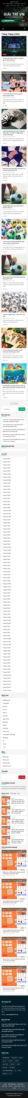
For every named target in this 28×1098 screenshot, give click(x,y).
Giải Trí (4, 54)
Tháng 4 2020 (6, 663)
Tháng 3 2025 (6, 501)
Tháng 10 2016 (7, 684)
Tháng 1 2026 (6, 471)
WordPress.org (7, 766)
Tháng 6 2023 (6, 565)
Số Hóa (7, 5)
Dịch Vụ (5, 706)
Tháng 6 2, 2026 (11, 991)
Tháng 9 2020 (6, 647)
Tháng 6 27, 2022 (11, 97)
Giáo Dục (5, 715)
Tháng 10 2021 (7, 623)
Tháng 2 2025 (6, 504)
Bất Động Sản (9, 3)
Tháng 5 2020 (6, 660)
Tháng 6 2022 (6, 599)
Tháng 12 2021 (7, 617)
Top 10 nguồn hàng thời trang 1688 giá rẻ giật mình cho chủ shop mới (14, 430)
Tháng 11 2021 (7, 620)
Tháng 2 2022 (6, 611)
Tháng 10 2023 (7, 553)
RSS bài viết (6, 760)
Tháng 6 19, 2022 (11, 245)
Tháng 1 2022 (6, 614)
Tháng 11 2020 (7, 641)
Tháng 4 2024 (6, 535)
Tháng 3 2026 (6, 465)
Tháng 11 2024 (7, 513)
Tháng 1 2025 (6, 507)
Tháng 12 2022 (7, 583)
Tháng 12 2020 (7, 638)
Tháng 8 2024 (6, 522)
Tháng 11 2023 (7, 550)
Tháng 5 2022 (6, 602)
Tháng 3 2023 (6, 574)
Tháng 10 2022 (7, 589)
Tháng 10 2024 (7, 516)
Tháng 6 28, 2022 (11, 62)
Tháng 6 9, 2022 (11, 389)
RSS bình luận (6, 763)
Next (16, 403)
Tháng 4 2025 (6, 498)
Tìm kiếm (5, 771)
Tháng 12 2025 (7, 474)
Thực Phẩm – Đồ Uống (9, 734)
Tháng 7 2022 (6, 596)
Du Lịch (5, 709)
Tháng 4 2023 (6, 571)
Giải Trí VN (14, 14)
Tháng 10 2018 (7, 675)
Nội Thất (23, 3)
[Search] (25, 28)
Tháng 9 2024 (6, 519)
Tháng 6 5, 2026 (11, 933)
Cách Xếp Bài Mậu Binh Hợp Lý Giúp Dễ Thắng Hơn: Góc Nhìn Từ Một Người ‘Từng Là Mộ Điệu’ (14, 133)
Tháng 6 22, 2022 (11, 172)
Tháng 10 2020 (7, 644)
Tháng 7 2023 (6, 562)
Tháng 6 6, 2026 (11, 904)
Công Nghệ (6, 703)
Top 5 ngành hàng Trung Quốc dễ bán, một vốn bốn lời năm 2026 (13, 425)
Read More (5, 68)
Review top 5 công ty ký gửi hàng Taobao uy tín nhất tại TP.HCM (14, 435)
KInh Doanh (17, 3)
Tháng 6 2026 (6, 458)
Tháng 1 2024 (6, 544)
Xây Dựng (5, 737)
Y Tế (22, 5)
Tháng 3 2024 (6, 538)
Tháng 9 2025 (6, 483)
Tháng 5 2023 (6, 568)
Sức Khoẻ (5, 728)
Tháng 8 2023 (6, 559)
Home (4, 3)
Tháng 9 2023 (6, 556)
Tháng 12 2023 (7, 547)
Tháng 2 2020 (6, 669)
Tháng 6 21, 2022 (11, 209)
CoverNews (10, 1095)
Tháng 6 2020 (6, 657)
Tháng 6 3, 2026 (11, 962)
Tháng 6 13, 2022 (11, 318)
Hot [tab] (18, 793)
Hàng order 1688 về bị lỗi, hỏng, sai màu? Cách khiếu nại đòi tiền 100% (13, 420)
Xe (3, 740)
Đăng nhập (6, 757)
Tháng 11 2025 (7, 477)
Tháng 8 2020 (6, 650)
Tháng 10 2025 (7, 480)
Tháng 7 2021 (6, 626)
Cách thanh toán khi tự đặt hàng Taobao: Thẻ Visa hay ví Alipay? (14, 440)
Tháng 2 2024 (6, 541)
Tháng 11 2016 (7, 681)
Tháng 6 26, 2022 (11, 136)
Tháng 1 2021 (6, 635)
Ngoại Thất (6, 719)
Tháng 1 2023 (6, 580)
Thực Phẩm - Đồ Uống (8, 1070)
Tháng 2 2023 (6, 577)
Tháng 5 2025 (6, 495)
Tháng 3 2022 (6, 608)
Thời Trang (13, 5)
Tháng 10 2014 (7, 690)
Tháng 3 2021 (6, 632)
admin (5, 62)
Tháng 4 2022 (6, 605)
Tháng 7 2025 (6, 489)
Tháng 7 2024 (6, 525)
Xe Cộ (18, 5)
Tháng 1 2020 (6, 672)
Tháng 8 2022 (6, 593)
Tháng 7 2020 (6, 654)
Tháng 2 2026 (6, 468)
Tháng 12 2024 (7, 510)
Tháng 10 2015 (7, 687)
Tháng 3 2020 (6, 666)
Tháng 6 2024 (6, 529)
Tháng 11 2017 (7, 678)
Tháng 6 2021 (6, 629)
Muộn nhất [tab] (5, 793)
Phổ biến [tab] (13, 793)
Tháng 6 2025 (6, 492)
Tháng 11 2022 (7, 586)
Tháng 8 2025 (6, 486)
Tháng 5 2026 (6, 461)
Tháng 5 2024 (6, 532)
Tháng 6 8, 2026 (11, 875)
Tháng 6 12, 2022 (11, 353)
